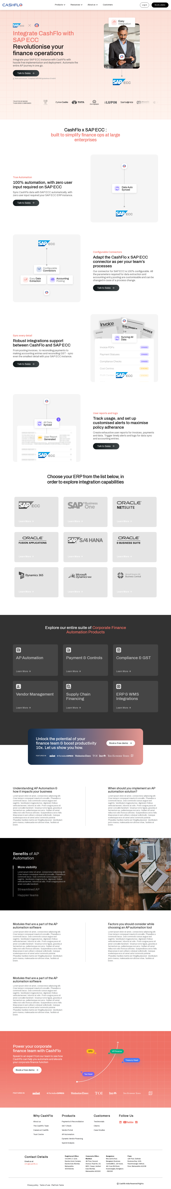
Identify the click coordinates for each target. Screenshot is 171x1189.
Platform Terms (57, 1185)
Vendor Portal (67, 1130)
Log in (144, 5)
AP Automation (68, 1134)
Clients (97, 1126)
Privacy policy (32, 1185)
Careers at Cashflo (41, 1130)
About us (37, 1122)
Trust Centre (38, 1134)
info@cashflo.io (31, 1164)
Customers (108, 5)
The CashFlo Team (41, 1126)
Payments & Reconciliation (73, 1122)
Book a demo (160, 5)
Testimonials (99, 1122)
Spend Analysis (68, 1143)
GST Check (66, 1126)
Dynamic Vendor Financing (72, 1139)
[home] (12, 5)
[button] (60, 5)
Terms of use (45, 1185)
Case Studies (99, 1130)
